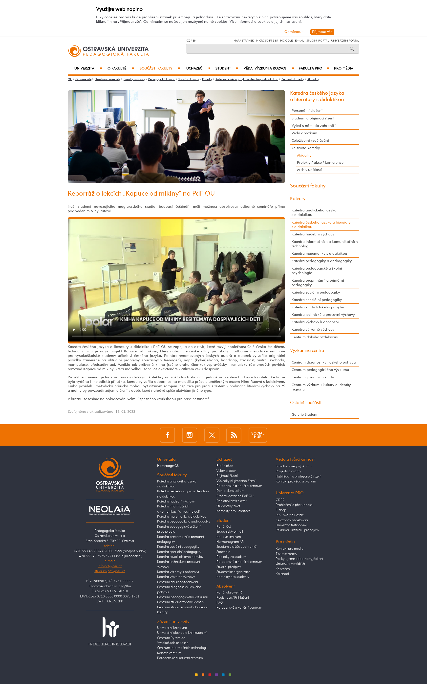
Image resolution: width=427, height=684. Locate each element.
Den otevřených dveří (231, 501)
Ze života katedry (292, 79)
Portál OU (223, 526)
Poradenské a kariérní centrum (180, 658)
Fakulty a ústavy (134, 79)
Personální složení (307, 111)
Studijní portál (317, 40)
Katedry (207, 79)
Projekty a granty (288, 471)
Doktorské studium (230, 491)
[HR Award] (110, 631)
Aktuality (313, 79)
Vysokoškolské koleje (172, 643)
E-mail (299, 40)
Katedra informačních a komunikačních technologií (325, 244)
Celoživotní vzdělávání (310, 140)
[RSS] (233, 435)
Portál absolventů (229, 592)
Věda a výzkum (304, 133)
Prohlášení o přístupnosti (294, 505)
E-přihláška (224, 466)
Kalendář (282, 574)
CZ (188, 40)
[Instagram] (189, 435)
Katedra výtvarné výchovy (313, 329)
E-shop (281, 510)
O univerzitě (83, 79)
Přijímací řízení (227, 476)
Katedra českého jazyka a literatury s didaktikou (246, 79)
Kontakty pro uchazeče (233, 511)
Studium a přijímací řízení (313, 118)
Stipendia (223, 552)
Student (226, 68)
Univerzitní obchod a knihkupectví (182, 633)
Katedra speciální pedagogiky (317, 300)
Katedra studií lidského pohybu (318, 307)
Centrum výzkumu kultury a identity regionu (321, 387)
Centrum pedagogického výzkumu (320, 370)
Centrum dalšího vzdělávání (315, 337)
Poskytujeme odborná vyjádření (299, 559)
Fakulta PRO (314, 68)
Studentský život (228, 506)
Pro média (343, 68)
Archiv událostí (309, 170)
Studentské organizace (233, 572)
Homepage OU (168, 466)
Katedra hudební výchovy (313, 234)
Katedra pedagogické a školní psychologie (317, 271)
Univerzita (88, 68)
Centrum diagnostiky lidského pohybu (324, 362)
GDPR (280, 500)
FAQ (219, 602)
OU (70, 79)
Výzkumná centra (307, 350)
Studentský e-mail (229, 531)
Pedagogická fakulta (161, 79)
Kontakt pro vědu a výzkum (296, 481)
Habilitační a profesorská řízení (298, 476)
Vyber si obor (226, 471)
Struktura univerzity (107, 79)
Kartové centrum (169, 653)
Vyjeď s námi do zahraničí (314, 126)
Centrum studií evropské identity (180, 602)
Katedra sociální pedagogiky (316, 292)
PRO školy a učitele (290, 515)
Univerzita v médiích (290, 564)
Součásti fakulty (160, 68)
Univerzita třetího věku (292, 525)
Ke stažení (283, 569)
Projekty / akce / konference (320, 162)
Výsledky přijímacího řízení (236, 481)
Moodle (286, 40)
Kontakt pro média (289, 548)
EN (194, 40)
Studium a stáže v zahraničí (236, 546)
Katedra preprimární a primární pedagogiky (318, 283)
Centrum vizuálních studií (313, 377)
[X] (211, 435)
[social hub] (258, 435)
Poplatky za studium (231, 557)
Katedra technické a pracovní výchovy (323, 315)
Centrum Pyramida (171, 638)
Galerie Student (304, 414)
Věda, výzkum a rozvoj (269, 68)
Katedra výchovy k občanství (315, 322)
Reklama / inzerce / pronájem (297, 530)
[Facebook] (167, 435)
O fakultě (120, 68)
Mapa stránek (244, 40)
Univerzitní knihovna (172, 628)
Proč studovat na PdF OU (235, 496)
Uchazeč (198, 68)
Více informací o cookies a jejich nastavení (265, 21)
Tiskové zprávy (286, 554)
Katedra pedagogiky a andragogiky (322, 261)
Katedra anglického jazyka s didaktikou (314, 212)
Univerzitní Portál (345, 40)
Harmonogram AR (230, 542)
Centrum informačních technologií (182, 648)
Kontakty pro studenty (232, 577)
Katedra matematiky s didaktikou (319, 253)
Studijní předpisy (228, 567)
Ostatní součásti (305, 403)
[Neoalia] (110, 510)
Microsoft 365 (267, 40)
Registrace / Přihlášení (232, 597)
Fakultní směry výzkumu (294, 466)
